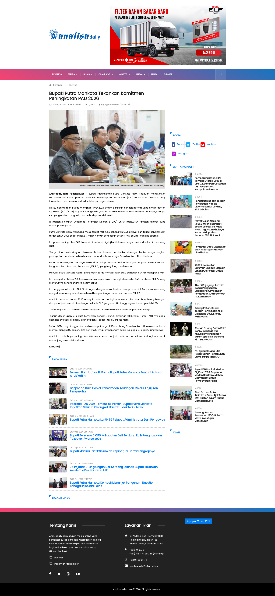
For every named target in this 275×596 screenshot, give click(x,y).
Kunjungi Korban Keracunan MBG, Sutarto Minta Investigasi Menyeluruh (209, 416)
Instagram (181, 153)
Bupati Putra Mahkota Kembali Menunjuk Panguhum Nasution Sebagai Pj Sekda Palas (112, 484)
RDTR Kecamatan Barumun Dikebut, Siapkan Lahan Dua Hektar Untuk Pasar (210, 269)
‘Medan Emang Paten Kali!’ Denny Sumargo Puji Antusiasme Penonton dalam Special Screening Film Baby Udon (210, 333)
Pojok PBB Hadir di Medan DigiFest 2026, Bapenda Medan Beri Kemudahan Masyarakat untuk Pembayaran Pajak (209, 375)
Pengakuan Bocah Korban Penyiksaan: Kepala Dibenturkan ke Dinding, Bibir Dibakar (210, 205)
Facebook (180, 144)
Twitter (195, 144)
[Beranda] (74, 34)
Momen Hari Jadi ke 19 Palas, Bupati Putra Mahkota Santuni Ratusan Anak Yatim (116, 373)
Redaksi (58, 557)
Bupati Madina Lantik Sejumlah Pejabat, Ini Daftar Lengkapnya (112, 451)
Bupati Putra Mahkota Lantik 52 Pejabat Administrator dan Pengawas (117, 420)
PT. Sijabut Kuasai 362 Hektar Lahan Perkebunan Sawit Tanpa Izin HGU (210, 353)
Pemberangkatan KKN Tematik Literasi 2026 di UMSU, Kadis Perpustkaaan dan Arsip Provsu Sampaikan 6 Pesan (210, 183)
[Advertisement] (198, 105)
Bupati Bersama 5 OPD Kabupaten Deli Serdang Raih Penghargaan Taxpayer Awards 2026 (116, 436)
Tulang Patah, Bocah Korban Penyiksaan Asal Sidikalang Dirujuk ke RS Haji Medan (208, 312)
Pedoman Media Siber (66, 563)
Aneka (140, 74)
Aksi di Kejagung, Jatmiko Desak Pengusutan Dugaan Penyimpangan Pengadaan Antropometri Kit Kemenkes (210, 290)
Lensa (154, 74)
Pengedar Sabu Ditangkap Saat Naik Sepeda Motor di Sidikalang (210, 249)
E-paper (168, 74)
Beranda (57, 74)
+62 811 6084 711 (138, 559)
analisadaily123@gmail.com (145, 566)
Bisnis (87, 74)
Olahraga (105, 74)
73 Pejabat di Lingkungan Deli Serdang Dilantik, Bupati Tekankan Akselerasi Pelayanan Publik (114, 468)
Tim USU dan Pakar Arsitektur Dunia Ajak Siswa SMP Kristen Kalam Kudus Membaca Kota (210, 396)
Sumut (73, 85)
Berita (72, 74)
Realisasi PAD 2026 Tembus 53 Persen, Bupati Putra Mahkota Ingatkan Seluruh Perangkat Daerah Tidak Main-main (111, 405)
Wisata (123, 74)
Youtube (209, 144)
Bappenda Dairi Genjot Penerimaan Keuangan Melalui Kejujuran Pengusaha (114, 389)
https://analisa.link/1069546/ (115, 104)
